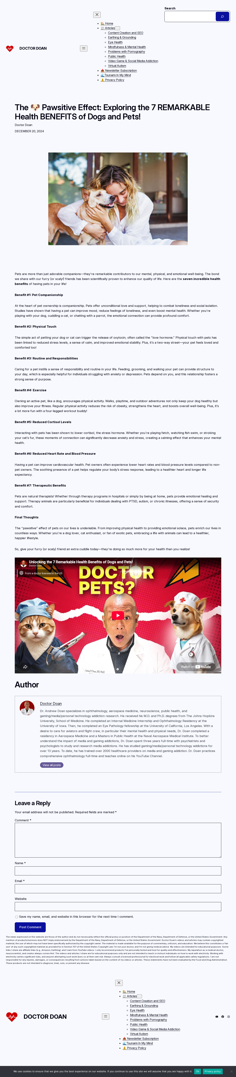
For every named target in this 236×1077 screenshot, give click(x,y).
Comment (23, 820)
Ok (197, 1071)
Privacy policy (213, 1071)
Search (170, 8)
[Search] (222, 16)
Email (20, 881)
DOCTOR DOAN (33, 48)
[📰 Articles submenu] (117, 28)
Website (21, 899)
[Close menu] (97, 15)
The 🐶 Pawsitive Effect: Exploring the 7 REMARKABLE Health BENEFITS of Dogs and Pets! (112, 112)
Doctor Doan (51, 703)
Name (20, 863)
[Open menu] (83, 48)
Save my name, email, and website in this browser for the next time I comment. (76, 916)
